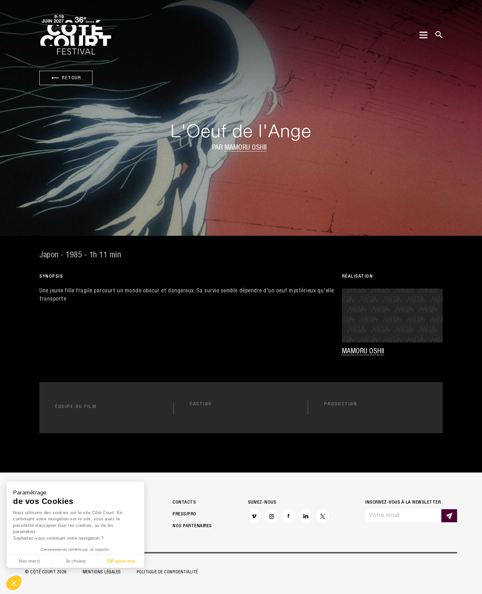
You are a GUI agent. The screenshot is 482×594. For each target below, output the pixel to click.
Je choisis (75, 561)
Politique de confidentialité (167, 572)
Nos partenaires (192, 526)
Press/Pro (184, 514)
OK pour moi (121, 561)
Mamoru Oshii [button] (246, 148)
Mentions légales (102, 572)
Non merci (29, 561)
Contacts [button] (184, 502)
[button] (14, 583)
